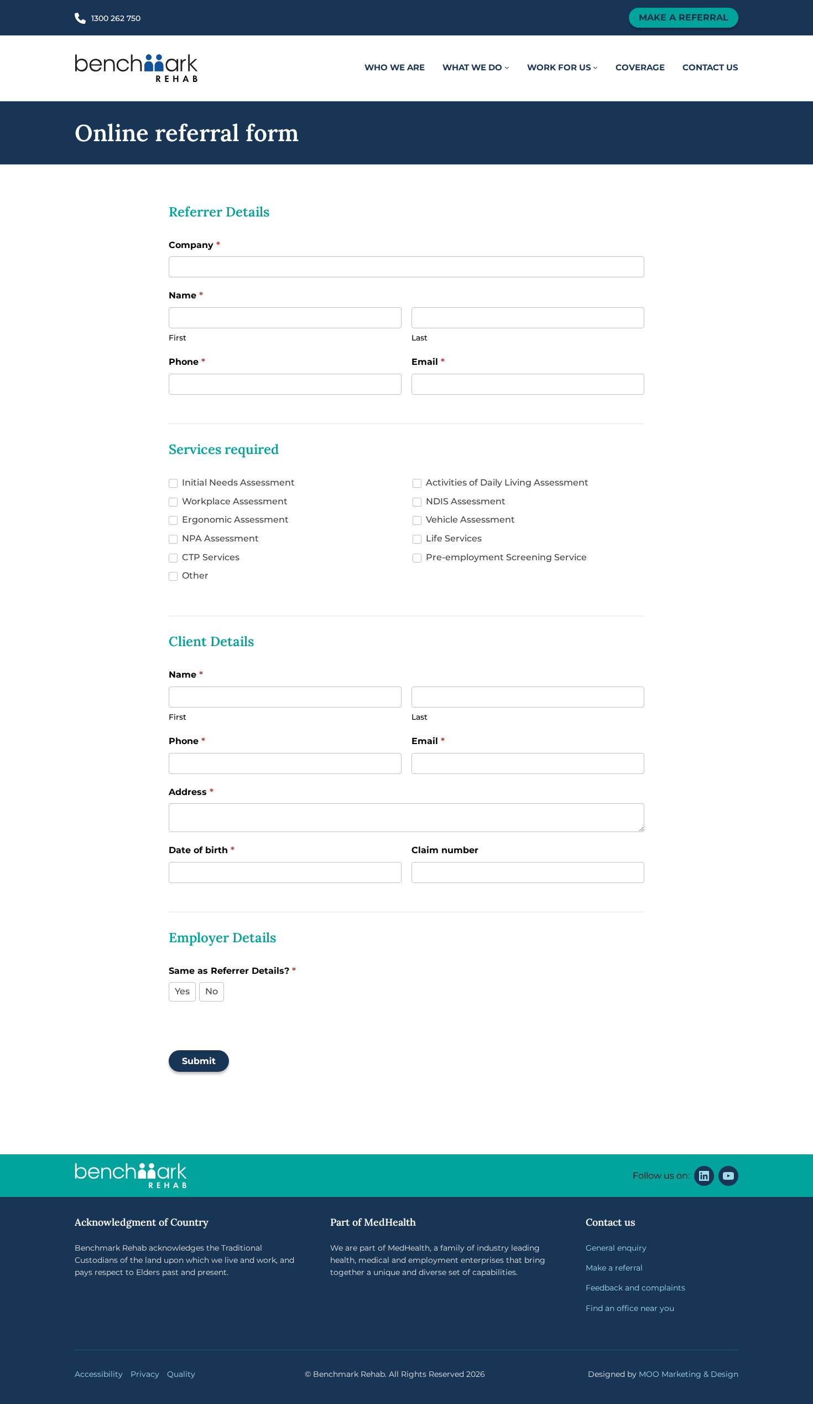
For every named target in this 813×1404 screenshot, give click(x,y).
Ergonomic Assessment (234, 519)
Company (194, 245)
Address (191, 792)
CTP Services (209, 557)
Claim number (444, 850)
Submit (199, 1061)
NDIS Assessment (464, 501)
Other (194, 575)
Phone (187, 362)
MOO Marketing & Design (688, 1374)
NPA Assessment (219, 538)
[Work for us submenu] (595, 67)
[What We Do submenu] (506, 67)
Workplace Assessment (234, 501)
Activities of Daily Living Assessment (506, 482)
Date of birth (201, 850)
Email (428, 362)
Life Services (453, 538)
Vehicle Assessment (469, 519)
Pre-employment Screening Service (505, 557)
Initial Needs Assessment (237, 482)
